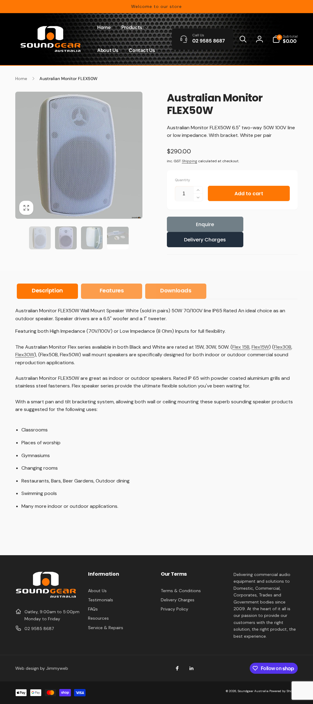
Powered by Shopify (283, 691)
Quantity (182, 180)
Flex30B (282, 347)
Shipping (189, 161)
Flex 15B (240, 347)
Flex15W (260, 347)
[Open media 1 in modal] (78, 155)
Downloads (175, 290)
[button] (133, 27)
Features (112, 290)
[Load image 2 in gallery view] (66, 237)
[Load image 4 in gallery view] (118, 237)
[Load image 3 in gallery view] (92, 237)
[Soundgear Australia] (45, 597)
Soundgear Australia (253, 691)
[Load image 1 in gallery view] (40, 237)
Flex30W (24, 354)
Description (47, 290)
